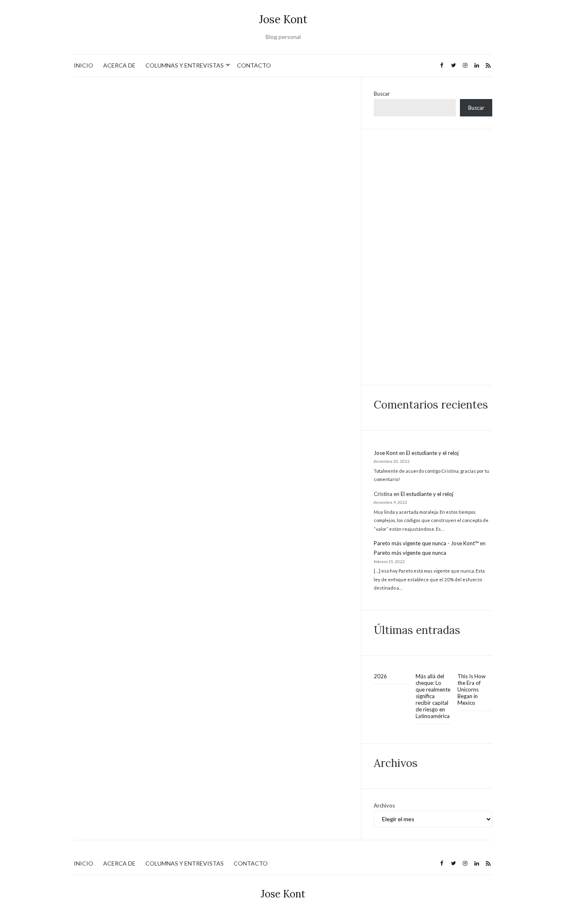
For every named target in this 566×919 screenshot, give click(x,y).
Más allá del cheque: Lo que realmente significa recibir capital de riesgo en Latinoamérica (433, 696)
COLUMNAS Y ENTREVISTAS (184, 65)
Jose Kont (283, 19)
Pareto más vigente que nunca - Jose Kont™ (426, 543)
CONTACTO (254, 65)
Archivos (384, 805)
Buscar (382, 93)
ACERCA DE (119, 65)
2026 (380, 676)
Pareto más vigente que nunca (410, 552)
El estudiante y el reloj (432, 453)
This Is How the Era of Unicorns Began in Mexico (471, 689)
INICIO (83, 65)
